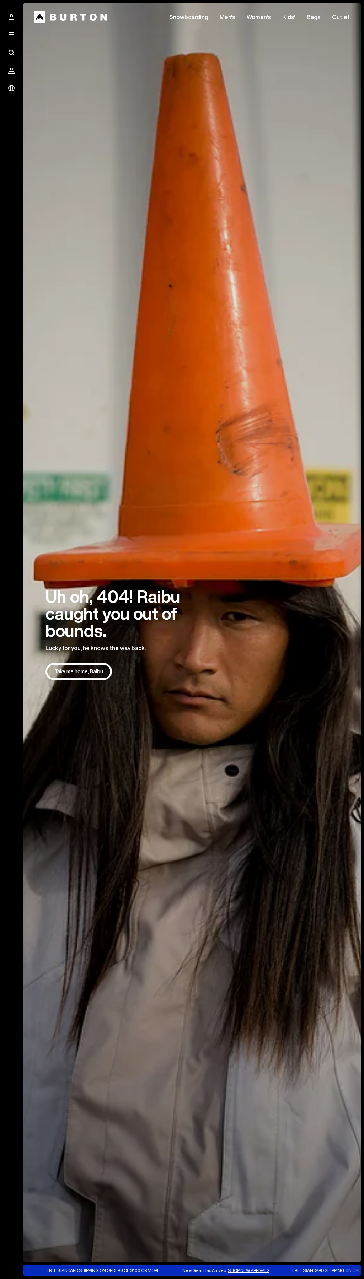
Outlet (341, 17)
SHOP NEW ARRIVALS (210, 1270)
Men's (227, 17)
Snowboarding (188, 17)
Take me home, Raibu (78, 671)
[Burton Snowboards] (70, 17)
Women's (259, 17)
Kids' (288, 17)
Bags (314, 17)
